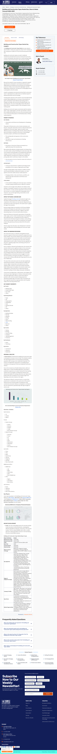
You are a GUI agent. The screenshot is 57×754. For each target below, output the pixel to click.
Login (51, 2)
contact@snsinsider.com (8, 741)
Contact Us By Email (41, 73)
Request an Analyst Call (44, 50)
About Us (28, 703)
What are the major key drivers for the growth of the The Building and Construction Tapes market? (16, 635)
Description (7, 37)
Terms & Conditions (51, 751)
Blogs (27, 705)
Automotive (40, 677)
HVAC (7, 322)
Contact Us (41, 2)
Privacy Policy (44, 751)
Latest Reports (29, 710)
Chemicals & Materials (30, 680)
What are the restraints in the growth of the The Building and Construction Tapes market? (17, 640)
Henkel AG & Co (15, 499)
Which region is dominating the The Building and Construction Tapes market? (17, 646)
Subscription (28, 713)
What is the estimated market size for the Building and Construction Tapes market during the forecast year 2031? (16, 629)
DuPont (15, 500)
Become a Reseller (29, 717)
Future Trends (19, 2)
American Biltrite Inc (26, 497)
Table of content (14, 37)
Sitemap (27, 715)
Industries (14, 2)
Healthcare (39, 683)
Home (3, 7)
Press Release (29, 708)
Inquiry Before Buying (47, 61)
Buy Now (10, 30)
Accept (7, 751)
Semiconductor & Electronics (32, 690)
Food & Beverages (29, 683)
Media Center (34, 2)
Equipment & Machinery (43, 680)
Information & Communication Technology (35, 686)
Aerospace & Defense (30, 677)
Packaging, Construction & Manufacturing (18, 7)
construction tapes (9, 160)
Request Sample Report (18, 80)
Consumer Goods (46, 715)
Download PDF (10, 27)
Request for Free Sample (10, 40)
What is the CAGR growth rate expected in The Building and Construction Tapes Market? (16, 623)
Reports (7, 7)
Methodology (21, 37)
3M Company (11, 497)
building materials (16, 199)
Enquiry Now (18, 407)
